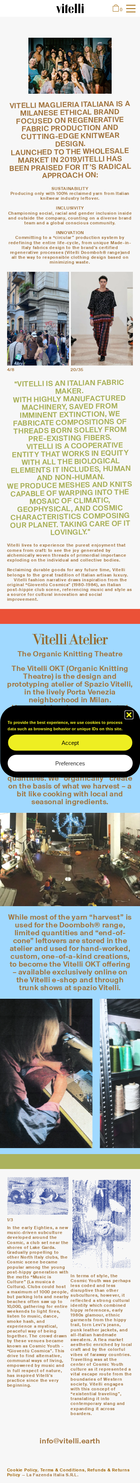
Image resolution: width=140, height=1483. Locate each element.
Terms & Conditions (62, 1470)
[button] (129, 715)
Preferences (70, 763)
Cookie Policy (22, 1470)
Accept (70, 742)
